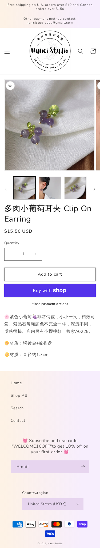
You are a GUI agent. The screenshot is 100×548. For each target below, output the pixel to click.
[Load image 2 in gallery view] (50, 188)
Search (17, 408)
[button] (7, 51)
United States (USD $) (47, 503)
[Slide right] (94, 189)
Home (16, 383)
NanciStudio (55, 543)
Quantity (11, 243)
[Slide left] (6, 189)
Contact (18, 420)
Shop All (19, 395)
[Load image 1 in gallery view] (24, 188)
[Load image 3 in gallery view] (75, 188)
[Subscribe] (83, 466)
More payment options (50, 303)
